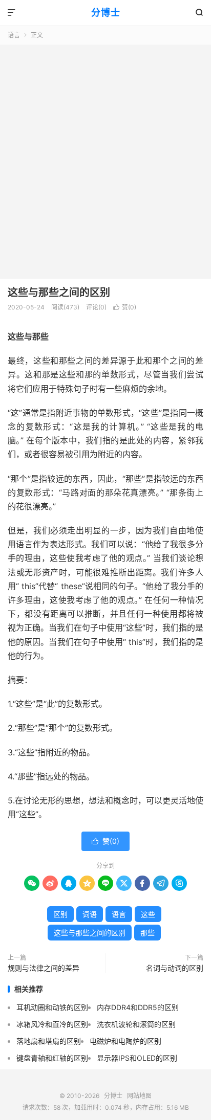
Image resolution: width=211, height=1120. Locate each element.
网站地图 (139, 1096)
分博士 (105, 12)
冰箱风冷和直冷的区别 (52, 1024)
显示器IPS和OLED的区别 (137, 1058)
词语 (89, 914)
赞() (124, 307)
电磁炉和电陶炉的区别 (125, 1041)
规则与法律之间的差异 (43, 968)
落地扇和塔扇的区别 (48, 1041)
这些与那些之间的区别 (59, 292)
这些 (148, 914)
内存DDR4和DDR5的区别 (138, 1007)
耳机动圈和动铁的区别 (52, 1007)
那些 (147, 932)
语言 (14, 35)
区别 (60, 914)
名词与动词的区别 (174, 968)
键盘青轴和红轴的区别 (52, 1058)
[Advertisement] (105, 155)
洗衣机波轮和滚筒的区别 (136, 1024)
